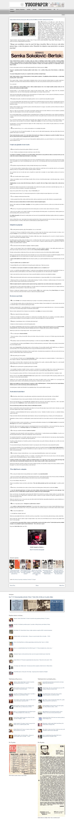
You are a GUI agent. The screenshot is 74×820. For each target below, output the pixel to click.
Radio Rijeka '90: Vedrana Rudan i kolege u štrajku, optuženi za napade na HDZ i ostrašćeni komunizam (33, 630)
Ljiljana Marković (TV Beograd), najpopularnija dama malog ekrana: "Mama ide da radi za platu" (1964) (33, 659)
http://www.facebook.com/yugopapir (37, 549)
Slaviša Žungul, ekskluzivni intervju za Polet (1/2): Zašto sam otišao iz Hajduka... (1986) (24, 718)
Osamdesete (25, 579)
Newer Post (12, 585)
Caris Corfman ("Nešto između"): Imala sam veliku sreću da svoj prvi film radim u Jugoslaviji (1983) (25, 700)
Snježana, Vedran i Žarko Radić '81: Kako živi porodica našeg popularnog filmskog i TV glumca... (32, 618)
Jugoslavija (20, 579)
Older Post (61, 585)
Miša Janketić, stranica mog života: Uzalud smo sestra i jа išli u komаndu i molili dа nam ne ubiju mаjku (54, 730)
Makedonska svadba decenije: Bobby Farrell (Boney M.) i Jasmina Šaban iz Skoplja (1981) (53, 724)
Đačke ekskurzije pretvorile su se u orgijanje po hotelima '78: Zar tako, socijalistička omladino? (25, 572)
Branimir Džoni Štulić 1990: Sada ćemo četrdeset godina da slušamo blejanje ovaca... (53, 718)
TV (32, 579)
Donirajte (34, 9)
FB (54, 9)
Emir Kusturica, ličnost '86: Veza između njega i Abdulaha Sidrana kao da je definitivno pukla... (47, 572)
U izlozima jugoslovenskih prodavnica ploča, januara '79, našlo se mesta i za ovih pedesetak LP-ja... (15, 572)
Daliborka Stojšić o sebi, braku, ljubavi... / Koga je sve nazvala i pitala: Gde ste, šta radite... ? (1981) (32, 636)
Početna (12, 9)
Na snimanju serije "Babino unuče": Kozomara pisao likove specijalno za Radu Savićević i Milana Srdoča (33, 665)
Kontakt (28, 9)
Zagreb (34, 579)
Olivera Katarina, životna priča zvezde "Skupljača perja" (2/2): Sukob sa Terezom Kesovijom (24, 688)
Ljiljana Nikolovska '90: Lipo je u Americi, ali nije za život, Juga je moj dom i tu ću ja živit (24, 730)
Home (37, 585)
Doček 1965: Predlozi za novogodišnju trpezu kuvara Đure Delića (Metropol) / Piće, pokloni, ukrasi (58, 572)
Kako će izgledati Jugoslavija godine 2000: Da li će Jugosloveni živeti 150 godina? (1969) (52, 736)
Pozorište (29, 579)
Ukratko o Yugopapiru (20, 9)
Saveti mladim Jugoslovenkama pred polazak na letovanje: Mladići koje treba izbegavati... (53, 682)
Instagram (12, 11)
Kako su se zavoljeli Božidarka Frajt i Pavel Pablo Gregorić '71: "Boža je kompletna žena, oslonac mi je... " (33, 648)
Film (14, 579)
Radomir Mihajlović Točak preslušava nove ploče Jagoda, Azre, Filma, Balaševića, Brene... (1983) (53, 706)
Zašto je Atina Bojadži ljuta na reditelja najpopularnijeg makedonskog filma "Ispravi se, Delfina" (31, 642)
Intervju (16, 579)
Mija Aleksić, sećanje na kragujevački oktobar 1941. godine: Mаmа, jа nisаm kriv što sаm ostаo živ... (54, 700)
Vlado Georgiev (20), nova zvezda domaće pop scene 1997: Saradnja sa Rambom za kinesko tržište (53, 688)
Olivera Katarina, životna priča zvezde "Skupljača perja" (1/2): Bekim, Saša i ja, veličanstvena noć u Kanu (24, 706)
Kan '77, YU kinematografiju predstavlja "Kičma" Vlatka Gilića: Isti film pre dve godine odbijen (31, 597)
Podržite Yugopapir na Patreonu (45, 9)
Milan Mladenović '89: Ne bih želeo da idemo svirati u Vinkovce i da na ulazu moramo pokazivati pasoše (52, 712)
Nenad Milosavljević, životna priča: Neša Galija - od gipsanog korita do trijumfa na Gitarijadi (30, 671)
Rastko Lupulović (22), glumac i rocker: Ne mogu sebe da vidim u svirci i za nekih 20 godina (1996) (24, 724)
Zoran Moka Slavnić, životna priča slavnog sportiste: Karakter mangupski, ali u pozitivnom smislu (52, 694)
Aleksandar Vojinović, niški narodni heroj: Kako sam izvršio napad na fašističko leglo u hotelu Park (32, 654)
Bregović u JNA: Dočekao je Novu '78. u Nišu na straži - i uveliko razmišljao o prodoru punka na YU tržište (36, 572)
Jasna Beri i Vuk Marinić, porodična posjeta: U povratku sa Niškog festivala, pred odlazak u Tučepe (32, 624)
